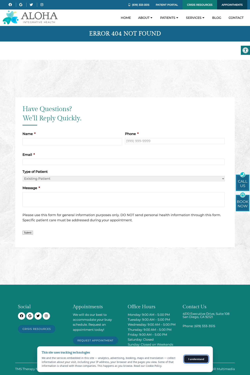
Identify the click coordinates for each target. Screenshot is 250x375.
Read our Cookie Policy (147, 366)
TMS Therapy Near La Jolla (35, 369)
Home (126, 18)
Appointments (232, 4)
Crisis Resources (199, 4)
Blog (216, 18)
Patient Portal (167, 4)
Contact (236, 18)
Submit (27, 232)
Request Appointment (95, 340)
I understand (196, 359)
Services (194, 18)
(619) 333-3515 (140, 4)
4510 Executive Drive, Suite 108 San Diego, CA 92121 (206, 315)
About (144, 18)
